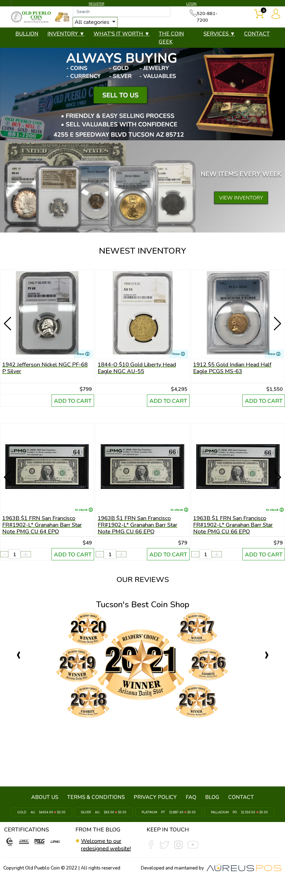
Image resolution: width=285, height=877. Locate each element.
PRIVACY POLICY (155, 797)
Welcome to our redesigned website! (106, 844)
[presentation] (8, 319)
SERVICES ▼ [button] (219, 34)
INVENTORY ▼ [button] (66, 34)
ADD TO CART (73, 401)
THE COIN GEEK (171, 38)
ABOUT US (44, 797)
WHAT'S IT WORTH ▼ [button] (122, 34)
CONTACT (257, 34)
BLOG (212, 797)
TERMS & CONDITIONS (96, 797)
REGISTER (96, 4)
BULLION (26, 34)
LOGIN (191, 4)
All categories (93, 22)
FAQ (191, 797)
